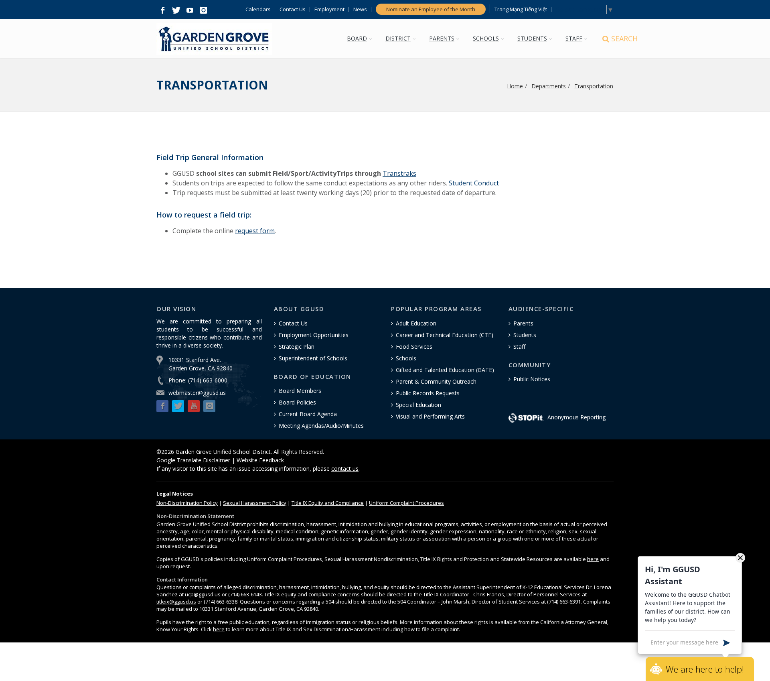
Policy (187, 502)
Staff (519, 346)
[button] (162, 10)
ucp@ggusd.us (203, 594)
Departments (548, 86)
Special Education (418, 405)
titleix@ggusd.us (176, 601)
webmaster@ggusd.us (197, 392)
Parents (523, 323)
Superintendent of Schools (313, 358)
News (360, 9)
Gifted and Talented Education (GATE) (445, 370)
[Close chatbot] (740, 557)
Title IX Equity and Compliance (328, 502)
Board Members (300, 390)
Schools (406, 358)
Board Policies (297, 402)
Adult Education (416, 323)
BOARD (357, 38)
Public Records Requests (428, 393)
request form (255, 230)
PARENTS (441, 38)
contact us (345, 468)
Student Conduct (474, 183)
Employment (329, 9)
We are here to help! (705, 669)
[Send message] (726, 642)
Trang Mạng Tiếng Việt (520, 9)
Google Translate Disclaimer (193, 460)
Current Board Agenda (308, 414)
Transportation (593, 86)
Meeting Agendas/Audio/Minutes (321, 425)
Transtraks (399, 173)
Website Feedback (260, 460)
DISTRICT (398, 38)
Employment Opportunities (314, 335)
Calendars (258, 9)
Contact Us (293, 9)
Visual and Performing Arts (430, 416)
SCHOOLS (486, 38)
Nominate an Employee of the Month (430, 9)
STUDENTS (532, 38)
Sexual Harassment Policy (254, 502)
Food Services (414, 346)
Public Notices (531, 379)
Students (524, 335)
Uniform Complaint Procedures (406, 502)
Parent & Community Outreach (436, 381)
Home (515, 86)
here (593, 559)
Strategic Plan (296, 346)
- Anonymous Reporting (575, 417)
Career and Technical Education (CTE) (444, 335)
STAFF (573, 38)
